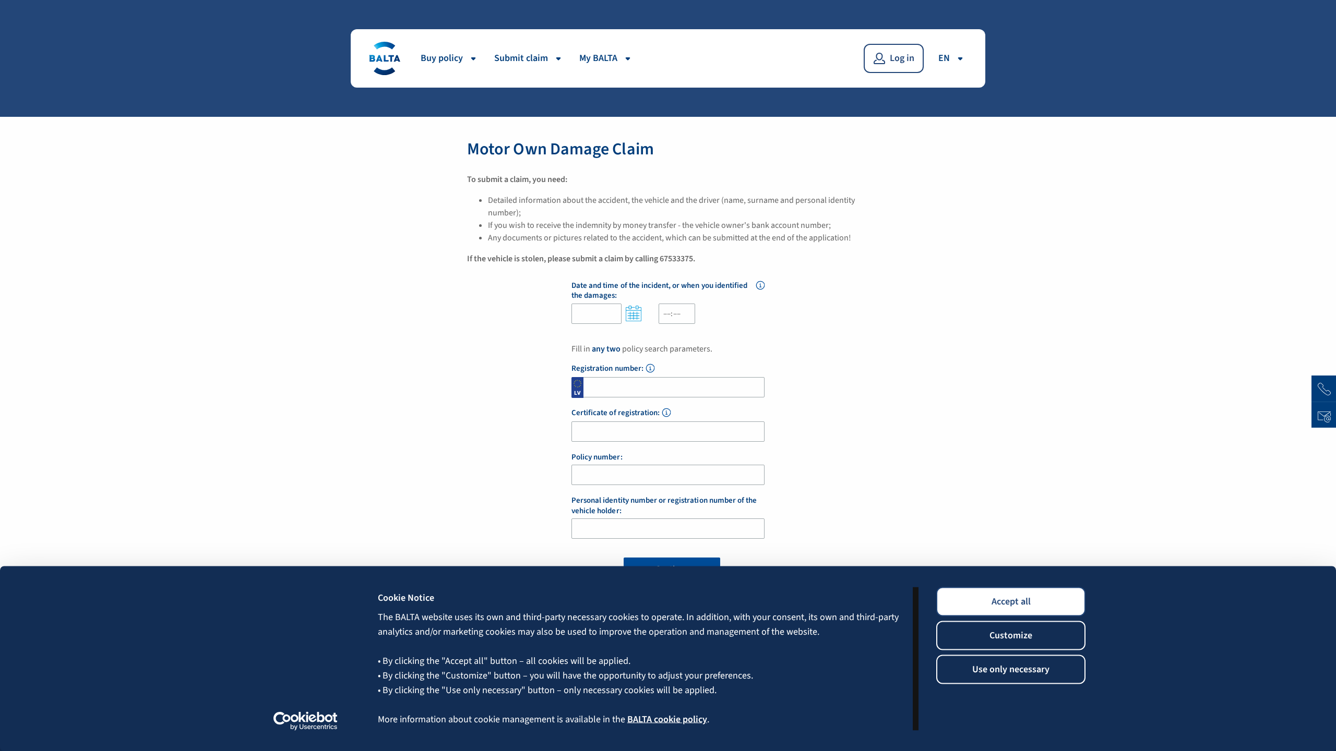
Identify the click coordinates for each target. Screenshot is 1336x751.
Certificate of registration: (615, 413)
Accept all (1011, 601)
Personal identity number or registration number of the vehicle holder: (664, 505)
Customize (1010, 635)
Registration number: (607, 369)
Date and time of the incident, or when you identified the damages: (659, 291)
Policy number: (597, 457)
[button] (760, 291)
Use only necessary (1010, 669)
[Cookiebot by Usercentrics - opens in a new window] (305, 720)
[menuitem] (451, 58)
